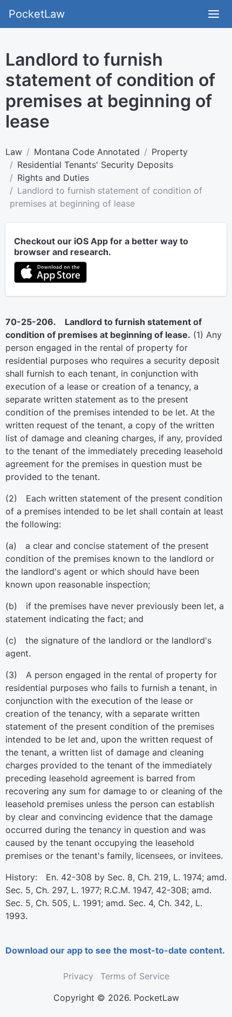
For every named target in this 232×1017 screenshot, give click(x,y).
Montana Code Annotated (87, 151)
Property (170, 151)
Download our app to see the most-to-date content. (115, 950)
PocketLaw (37, 14)
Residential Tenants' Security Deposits (95, 164)
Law (13, 151)
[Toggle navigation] (213, 14)
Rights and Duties (53, 177)
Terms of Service (134, 976)
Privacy (78, 976)
